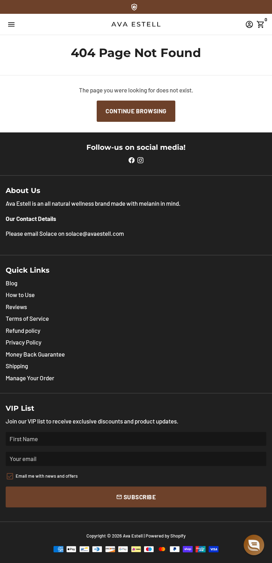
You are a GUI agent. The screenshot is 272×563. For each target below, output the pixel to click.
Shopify (178, 536)
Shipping (17, 365)
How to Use (20, 294)
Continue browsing (136, 110)
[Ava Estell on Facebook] (132, 160)
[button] (254, 545)
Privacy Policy (23, 342)
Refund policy (23, 330)
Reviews (16, 306)
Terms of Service (27, 318)
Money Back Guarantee (35, 354)
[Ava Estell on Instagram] (140, 160)
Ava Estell (133, 536)
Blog (11, 282)
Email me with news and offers (47, 476)
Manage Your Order (30, 377)
